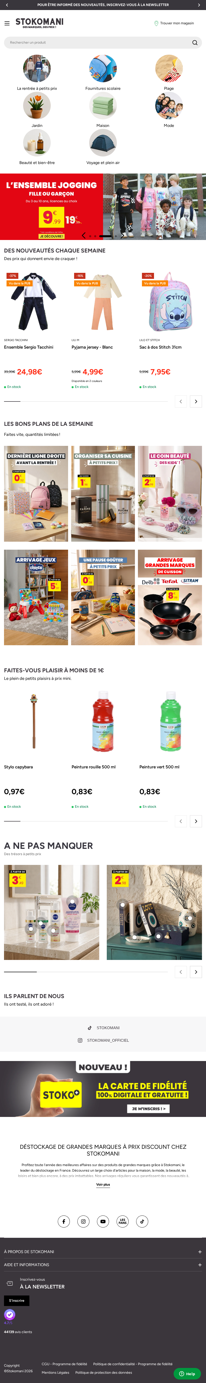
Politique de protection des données (103, 1372)
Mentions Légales (55, 1372)
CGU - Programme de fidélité (64, 1364)
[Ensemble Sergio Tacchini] (35, 301)
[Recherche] (195, 43)
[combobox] (103, 43)
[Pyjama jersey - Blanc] (103, 301)
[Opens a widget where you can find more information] (187, 1374)
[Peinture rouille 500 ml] (103, 721)
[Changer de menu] (7, 23)
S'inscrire (16, 1300)
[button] (7, 5)
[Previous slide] (84, 235)
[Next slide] (122, 235)
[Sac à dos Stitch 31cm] (170, 301)
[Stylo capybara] (35, 721)
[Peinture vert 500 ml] (170, 721)
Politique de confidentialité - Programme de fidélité (133, 1364)
